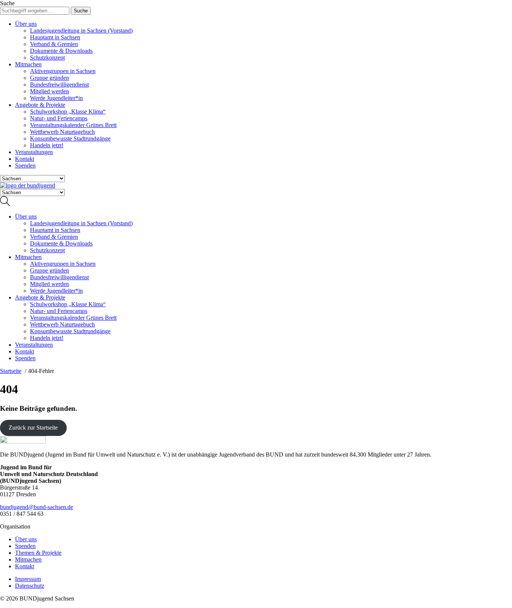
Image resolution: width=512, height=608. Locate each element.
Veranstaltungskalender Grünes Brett (73, 125)
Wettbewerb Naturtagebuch (62, 132)
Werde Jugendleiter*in (56, 98)
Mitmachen (28, 64)
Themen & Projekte (38, 553)
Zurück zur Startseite (33, 427)
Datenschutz (29, 586)
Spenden (25, 165)
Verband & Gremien (54, 44)
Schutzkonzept (47, 57)
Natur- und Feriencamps (58, 118)
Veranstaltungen (34, 152)
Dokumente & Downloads (61, 51)
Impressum (28, 579)
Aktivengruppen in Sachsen (63, 71)
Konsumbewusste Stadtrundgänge (70, 138)
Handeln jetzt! (46, 145)
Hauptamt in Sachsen (55, 37)
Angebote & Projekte (40, 105)
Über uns (26, 24)
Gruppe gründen (49, 78)
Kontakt (24, 159)
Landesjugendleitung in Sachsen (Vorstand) (81, 30)
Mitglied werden (49, 91)
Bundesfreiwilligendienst (59, 84)
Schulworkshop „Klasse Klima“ (68, 111)
